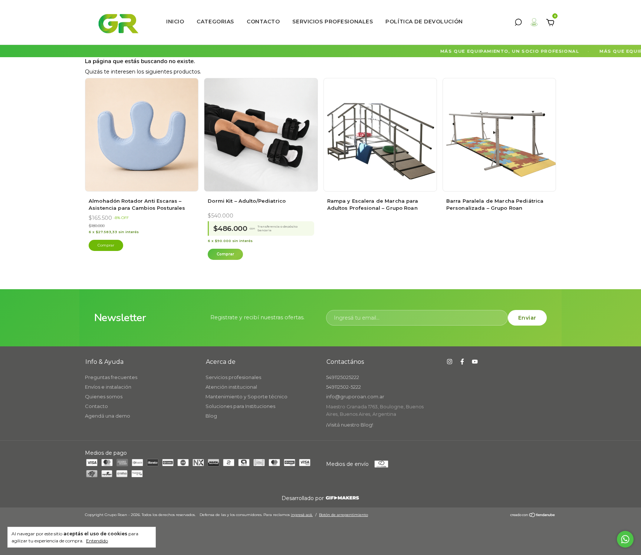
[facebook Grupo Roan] (462, 362)
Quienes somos (103, 396)
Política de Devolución (424, 21)
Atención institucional (231, 387)
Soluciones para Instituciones (240, 406)
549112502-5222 (343, 387)
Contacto (263, 21)
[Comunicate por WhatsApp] (625, 539)
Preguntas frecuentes (111, 377)
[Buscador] (518, 23)
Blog (211, 416)
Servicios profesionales (233, 377)
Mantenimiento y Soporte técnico (246, 396)
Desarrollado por (303, 498)
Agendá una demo (107, 416)
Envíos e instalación (108, 387)
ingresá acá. (302, 514)
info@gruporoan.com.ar (355, 396)
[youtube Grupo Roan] (475, 362)
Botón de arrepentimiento (343, 514)
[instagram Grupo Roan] (450, 362)
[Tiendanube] (533, 515)
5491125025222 (342, 377)
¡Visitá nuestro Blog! (349, 425)
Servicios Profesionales (332, 21)
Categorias (215, 21)
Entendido (97, 540)
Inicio (175, 21)
